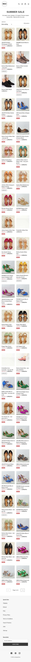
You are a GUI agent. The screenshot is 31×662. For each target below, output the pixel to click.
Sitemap (5, 630)
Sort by (4, 21)
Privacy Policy (6, 615)
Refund (5, 607)
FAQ (4, 611)
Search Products (7, 622)
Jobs (4, 626)
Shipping (5, 603)
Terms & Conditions (8, 618)
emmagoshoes (17, 657)
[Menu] (28, 4)
